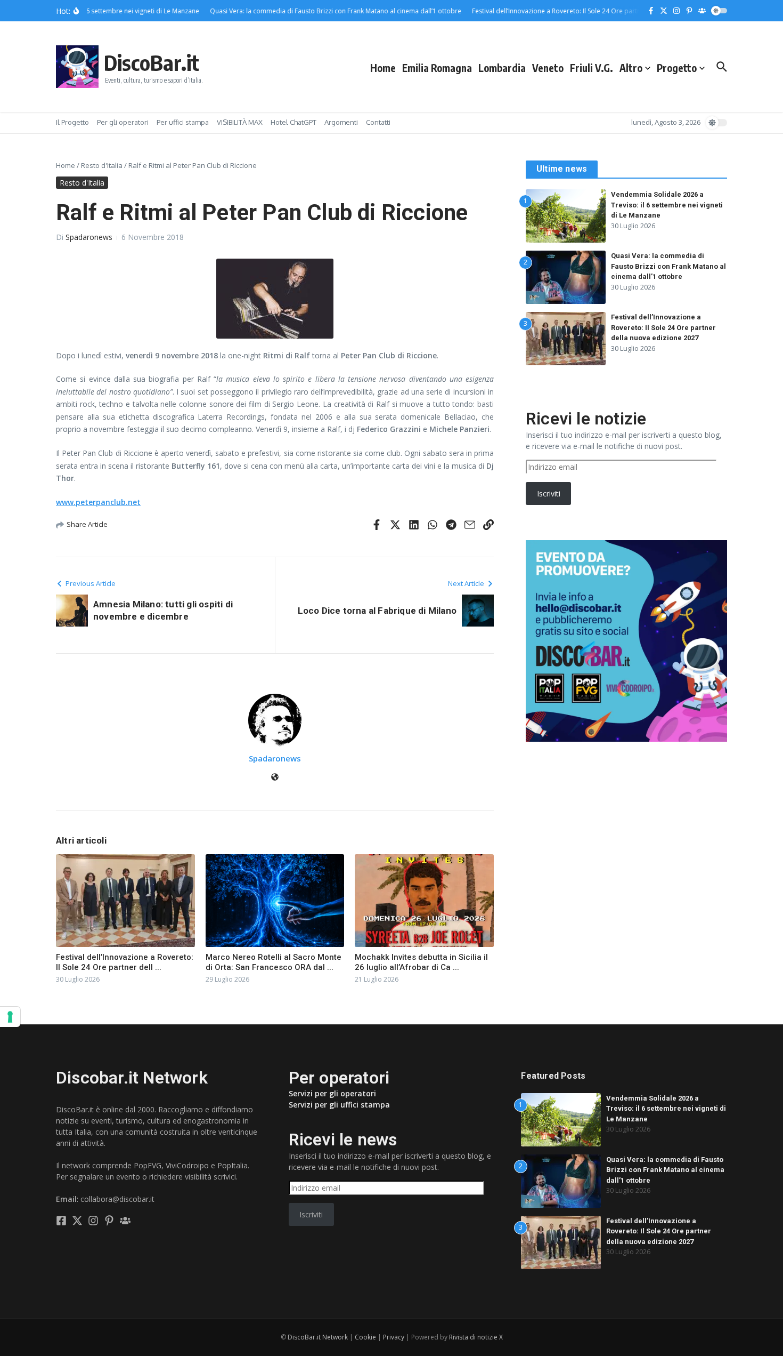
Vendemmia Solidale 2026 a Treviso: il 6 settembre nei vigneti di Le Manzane (667, 204)
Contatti (378, 122)
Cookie (365, 1337)
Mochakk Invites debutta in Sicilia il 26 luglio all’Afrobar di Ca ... (421, 962)
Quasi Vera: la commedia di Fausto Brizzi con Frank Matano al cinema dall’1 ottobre (668, 266)
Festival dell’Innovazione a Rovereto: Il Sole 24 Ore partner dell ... (124, 962)
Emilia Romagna (437, 67)
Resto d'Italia (102, 165)
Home (383, 67)
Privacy (393, 1337)
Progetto (677, 67)
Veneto (548, 67)
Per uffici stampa (183, 122)
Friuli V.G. (591, 67)
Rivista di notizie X (476, 1337)
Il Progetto (72, 122)
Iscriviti (548, 493)
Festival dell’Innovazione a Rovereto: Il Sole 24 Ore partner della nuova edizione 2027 (663, 327)
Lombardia (502, 67)
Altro (630, 67)
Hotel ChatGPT (293, 122)
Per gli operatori (123, 122)
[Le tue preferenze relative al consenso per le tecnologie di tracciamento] (10, 1017)
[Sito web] (275, 778)
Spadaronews (89, 237)
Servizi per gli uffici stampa (339, 1105)
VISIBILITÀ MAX (240, 122)
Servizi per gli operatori (332, 1093)
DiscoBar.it (151, 62)
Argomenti (341, 122)
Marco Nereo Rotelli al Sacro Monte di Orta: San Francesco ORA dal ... (273, 962)
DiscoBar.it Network (318, 1337)
